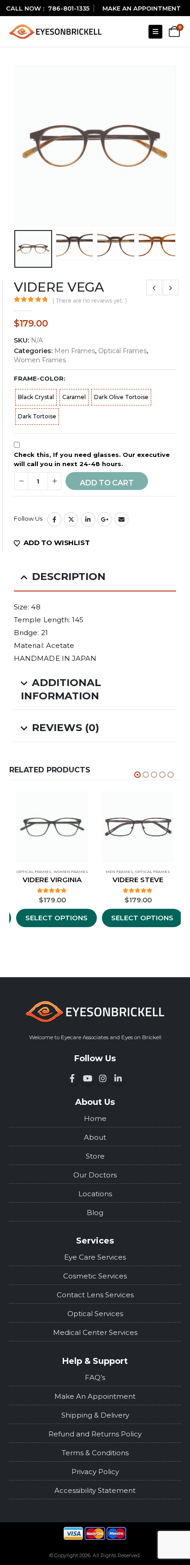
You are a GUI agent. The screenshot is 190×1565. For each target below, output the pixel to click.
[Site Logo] (55, 31)
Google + (104, 519)
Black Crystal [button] (36, 397)
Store (95, 1156)
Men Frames (74, 351)
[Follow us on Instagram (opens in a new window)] (103, 1078)
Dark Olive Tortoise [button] (121, 397)
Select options (56, 917)
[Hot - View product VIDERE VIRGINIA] (52, 827)
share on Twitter (71, 519)
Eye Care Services (95, 1257)
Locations (95, 1193)
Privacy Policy (95, 1471)
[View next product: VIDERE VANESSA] (170, 287)
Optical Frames (122, 351)
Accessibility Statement (95, 1490)
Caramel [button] (74, 397)
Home (95, 1118)
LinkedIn (88, 519)
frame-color (39, 378)
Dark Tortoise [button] (37, 416)
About (95, 1137)
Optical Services (95, 1313)
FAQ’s (95, 1377)
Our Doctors (95, 1175)
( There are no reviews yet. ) (90, 300)
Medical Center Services (95, 1332)
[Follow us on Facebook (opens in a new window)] (72, 1078)
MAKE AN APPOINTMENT (141, 8)
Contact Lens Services (95, 1294)
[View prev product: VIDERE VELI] (154, 287)
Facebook (54, 519)
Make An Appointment (95, 1396)
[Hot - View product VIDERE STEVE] (138, 827)
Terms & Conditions (95, 1452)
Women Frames (40, 360)
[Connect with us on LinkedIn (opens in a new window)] (118, 1078)
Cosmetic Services (95, 1276)
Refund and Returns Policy (95, 1434)
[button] (155, 32)
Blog (95, 1212)
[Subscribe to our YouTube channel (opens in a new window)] (88, 1078)
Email (121, 519)
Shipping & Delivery (95, 1415)
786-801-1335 (68, 8)
